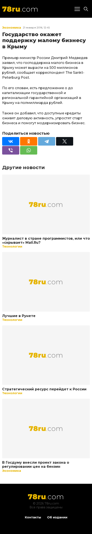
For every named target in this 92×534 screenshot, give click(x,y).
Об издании (57, 517)
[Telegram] (46, 141)
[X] (64, 141)
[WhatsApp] (28, 150)
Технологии (12, 246)
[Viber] (10, 150)
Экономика (11, 28)
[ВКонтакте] (10, 141)
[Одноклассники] (28, 141)
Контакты (33, 517)
